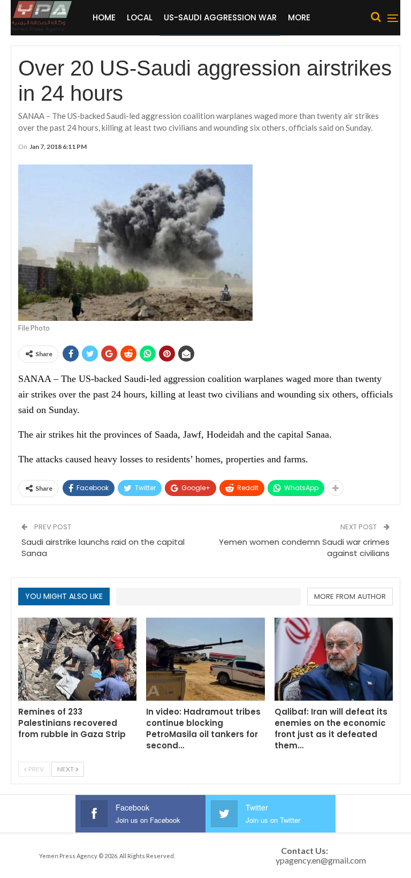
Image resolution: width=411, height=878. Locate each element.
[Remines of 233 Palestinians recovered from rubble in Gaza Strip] (77, 659)
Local (140, 17)
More (299, 17)
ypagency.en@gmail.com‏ (321, 860)
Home (104, 17)
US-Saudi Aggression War (220, 17)
